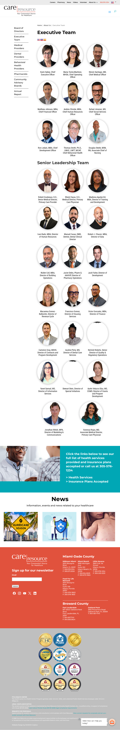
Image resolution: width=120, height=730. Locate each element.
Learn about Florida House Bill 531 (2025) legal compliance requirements (53, 708)
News (69, 2)
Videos (75, 2)
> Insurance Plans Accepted (87, 481)
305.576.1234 (104, 2)
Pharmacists (20, 74)
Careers (52, 2)
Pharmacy (61, 2)
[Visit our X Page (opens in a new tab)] (30, 594)
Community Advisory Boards (20, 82)
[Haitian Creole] (41, 39)
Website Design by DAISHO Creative (25, 725)
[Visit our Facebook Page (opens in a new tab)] (14, 594)
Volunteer (83, 2)
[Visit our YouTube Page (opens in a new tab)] (24, 594)
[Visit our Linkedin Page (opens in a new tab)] (35, 594)
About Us (92, 2)
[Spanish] (44, 39)
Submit (15, 586)
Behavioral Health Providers (19, 65)
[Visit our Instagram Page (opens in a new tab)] (19, 594)
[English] (113, 3)
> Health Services (79, 477)
